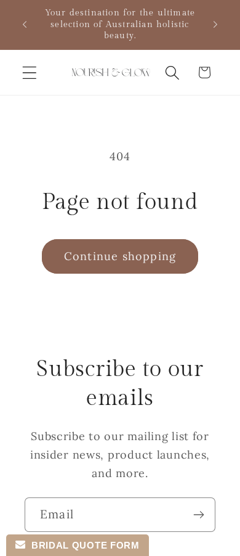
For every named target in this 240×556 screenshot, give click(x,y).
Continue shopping (120, 256)
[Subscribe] (198, 514)
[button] (30, 72)
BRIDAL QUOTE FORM (82, 545)
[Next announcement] (215, 24)
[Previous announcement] (24, 24)
